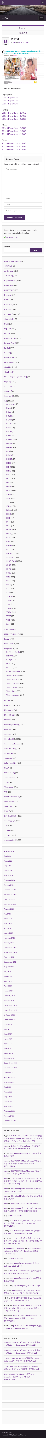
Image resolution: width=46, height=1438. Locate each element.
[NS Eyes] (7, 729)
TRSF (8, 604)
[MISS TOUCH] (10, 715)
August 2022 (9, 1082)
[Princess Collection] (12, 744)
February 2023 (9, 1053)
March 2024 (8, 991)
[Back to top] (40, 1432)
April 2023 (8, 1044)
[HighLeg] (8, 381)
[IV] (19, 42)
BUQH (9, 431)
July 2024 (7, 971)
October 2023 (9, 1015)
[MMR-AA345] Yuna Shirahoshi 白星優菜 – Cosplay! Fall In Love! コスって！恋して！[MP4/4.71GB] (22, 1308)
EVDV (8, 475)
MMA (8, 526)
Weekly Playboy (12, 675)
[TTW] (6, 782)
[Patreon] (7, 734)
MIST (8, 522)
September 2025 (10, 904)
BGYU (8, 412)
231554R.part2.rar (10, 100)
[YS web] (7, 830)
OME (8, 541)
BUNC (8, 428)
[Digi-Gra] (8, 329)
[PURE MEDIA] (10, 748)
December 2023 (10, 1005)
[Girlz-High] (8, 362)
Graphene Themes (19, 1435)
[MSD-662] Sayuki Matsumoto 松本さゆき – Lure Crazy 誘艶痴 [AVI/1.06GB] (22, 1251)
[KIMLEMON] (9, 629)
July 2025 (7, 914)
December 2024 (10, 947)
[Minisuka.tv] (9, 705)
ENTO (8, 471)
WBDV (9, 620)
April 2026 (8, 870)
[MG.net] (7, 700)
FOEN (8, 486)
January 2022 (9, 1116)
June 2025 (8, 919)
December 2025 (10, 890)
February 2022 (9, 1111)
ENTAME (10, 656)
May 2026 (8, 866)
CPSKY (9, 439)
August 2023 (9, 1024)
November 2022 (10, 1068)
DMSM (9, 443)
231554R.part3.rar (10, 103)
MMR (8, 534)
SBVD (8, 569)
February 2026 (9, 880)
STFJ (8, 588)
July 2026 (7, 856)
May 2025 (8, 923)
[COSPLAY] (8, 314)
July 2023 (7, 1029)
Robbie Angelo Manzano (14, 1248)
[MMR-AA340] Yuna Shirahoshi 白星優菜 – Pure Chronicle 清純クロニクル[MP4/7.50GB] (22, 1318)
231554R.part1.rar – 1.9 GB (14, 113)
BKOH (9, 416)
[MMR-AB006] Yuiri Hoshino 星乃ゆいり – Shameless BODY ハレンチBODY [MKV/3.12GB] (20, 1377)
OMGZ (9, 545)
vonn (14, 42)
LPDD (8, 514)
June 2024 (8, 976)
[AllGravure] (8, 271)
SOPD (8, 581)
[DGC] (6, 324)
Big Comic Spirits (13, 652)
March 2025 (8, 933)
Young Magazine (12, 695)
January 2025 (9, 943)
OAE (8, 537)
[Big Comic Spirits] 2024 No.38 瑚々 (25, 1203)
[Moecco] (7, 720)
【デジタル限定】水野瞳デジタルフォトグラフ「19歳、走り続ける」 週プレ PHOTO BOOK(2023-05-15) (23, 1181)
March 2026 (8, 875)
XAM (8, 624)
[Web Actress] (9, 801)
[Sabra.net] (8, 758)
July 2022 (7, 1087)
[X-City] (7, 811)
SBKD (8, 565)
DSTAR (9, 447)
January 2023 (9, 1058)
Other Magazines (13, 671)
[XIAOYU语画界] (10, 816)
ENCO (9, 463)
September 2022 (10, 1077)
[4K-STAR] (8, 266)
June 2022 (8, 1092)
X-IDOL (5, 18)
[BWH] (6, 300)
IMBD (8, 498)
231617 (22, 33)
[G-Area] (7, 353)
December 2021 (10, 1121)
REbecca (9, 557)
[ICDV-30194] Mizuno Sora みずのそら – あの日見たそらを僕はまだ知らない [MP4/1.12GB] (22, 1163)
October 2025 (9, 899)
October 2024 (9, 957)
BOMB (9, 420)
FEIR (8, 482)
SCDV (8, 573)
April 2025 (8, 928)
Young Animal (11, 679)
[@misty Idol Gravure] (12, 261)
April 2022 (8, 1101)
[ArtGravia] (8, 276)
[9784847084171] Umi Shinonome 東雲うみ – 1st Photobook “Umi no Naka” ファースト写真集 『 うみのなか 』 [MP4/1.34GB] (23, 1138)
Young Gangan (12, 687)
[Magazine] (8, 648)
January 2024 (9, 1000)
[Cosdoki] (7, 309)
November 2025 (10, 894)
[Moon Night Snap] (11, 724)
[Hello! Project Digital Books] (15, 377)
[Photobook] (9, 739)
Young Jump (11, 691)
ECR (8, 451)
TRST (8, 608)
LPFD (8, 518)
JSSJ (8, 502)
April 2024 (8, 986)
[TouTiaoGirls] (9, 777)
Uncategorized (10, 840)
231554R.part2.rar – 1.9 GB (14, 116)
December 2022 (10, 1063)
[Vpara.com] (8, 787)
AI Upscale (10, 404)
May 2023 (8, 1039)
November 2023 (10, 1010)
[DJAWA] (7, 333)
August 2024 (9, 967)
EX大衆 (9, 660)
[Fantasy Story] (10, 343)
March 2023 (8, 1048)
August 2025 (9, 909)
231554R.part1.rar (10, 97)
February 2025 (9, 938)
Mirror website (16, 1216)
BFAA (8, 408)
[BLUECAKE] (9, 290)
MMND (9, 530)
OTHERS (10, 553)
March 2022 (8, 1106)
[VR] (5, 792)
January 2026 (9, 885)
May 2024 (8, 981)
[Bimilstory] (8, 285)
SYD (8, 592)
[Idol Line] (8, 386)
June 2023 (8, 1034)
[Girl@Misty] (9, 357)
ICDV (8, 494)
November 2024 (10, 952)
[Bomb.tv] (8, 295)
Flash (8, 664)
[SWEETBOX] (9, 773)
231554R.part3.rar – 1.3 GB (14, 119)
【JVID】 (7, 835)
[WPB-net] (8, 806)
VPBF (8, 616)
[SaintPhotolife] (10, 763)
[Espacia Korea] (10, 338)
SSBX (8, 585)
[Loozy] (6, 639)
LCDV (8, 510)
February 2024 (9, 995)
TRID (8, 600)
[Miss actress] (9, 710)
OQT (8, 549)
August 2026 (9, 851)
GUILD (9, 490)
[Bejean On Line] (10, 280)
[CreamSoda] (9, 319)
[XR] (5, 825)
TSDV (8, 612)
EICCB (9, 455)
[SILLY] (6, 768)
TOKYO (9, 596)
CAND (9, 435)
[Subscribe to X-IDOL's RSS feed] (3, 2)
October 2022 (9, 1072)
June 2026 (8, 861)
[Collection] (8, 304)
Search (7, 246)
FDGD (8, 479)
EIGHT (9, 459)
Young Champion (13, 683)
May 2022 (8, 1097)
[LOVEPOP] (8, 644)
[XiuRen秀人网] (10, 821)
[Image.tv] (8, 391)
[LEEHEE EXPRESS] (11, 634)
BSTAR (9, 424)
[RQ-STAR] (8, 753)
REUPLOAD (25, 42)
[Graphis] (7, 367)
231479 (24, 28)
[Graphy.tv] (8, 372)
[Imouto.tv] (8, 396)
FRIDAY (9, 667)
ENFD (8, 467)
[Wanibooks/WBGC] (12, 797)
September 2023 (10, 1020)
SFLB (8, 577)
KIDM (8, 506)
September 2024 (10, 962)
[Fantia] (7, 348)
